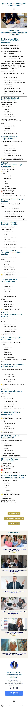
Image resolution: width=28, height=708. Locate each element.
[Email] (17, 688)
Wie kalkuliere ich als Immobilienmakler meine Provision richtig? (14, 571)
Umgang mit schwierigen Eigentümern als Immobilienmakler (14, 591)
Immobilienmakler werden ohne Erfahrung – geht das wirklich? (14, 550)
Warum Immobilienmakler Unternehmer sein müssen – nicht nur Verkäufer (14, 654)
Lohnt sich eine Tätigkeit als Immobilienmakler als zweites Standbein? (14, 612)
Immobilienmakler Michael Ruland (21, 705)
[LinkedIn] (10, 688)
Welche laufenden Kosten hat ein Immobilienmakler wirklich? (14, 633)
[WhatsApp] (14, 688)
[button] (14, 9)
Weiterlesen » (14, 552)
